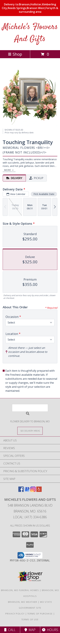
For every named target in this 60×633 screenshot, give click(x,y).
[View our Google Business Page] (27, 491)
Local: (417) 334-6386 (30, 517)
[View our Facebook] (21, 491)
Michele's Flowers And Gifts (30, 33)
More (7, 170)
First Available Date (44, 194)
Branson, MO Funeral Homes (20, 590)
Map (31, 629)
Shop (17, 54)
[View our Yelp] (39, 491)
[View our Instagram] (33, 491)
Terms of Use (30, 619)
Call (11, 629)
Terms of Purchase (39, 613)
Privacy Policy (14, 613)
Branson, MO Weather (22, 601)
